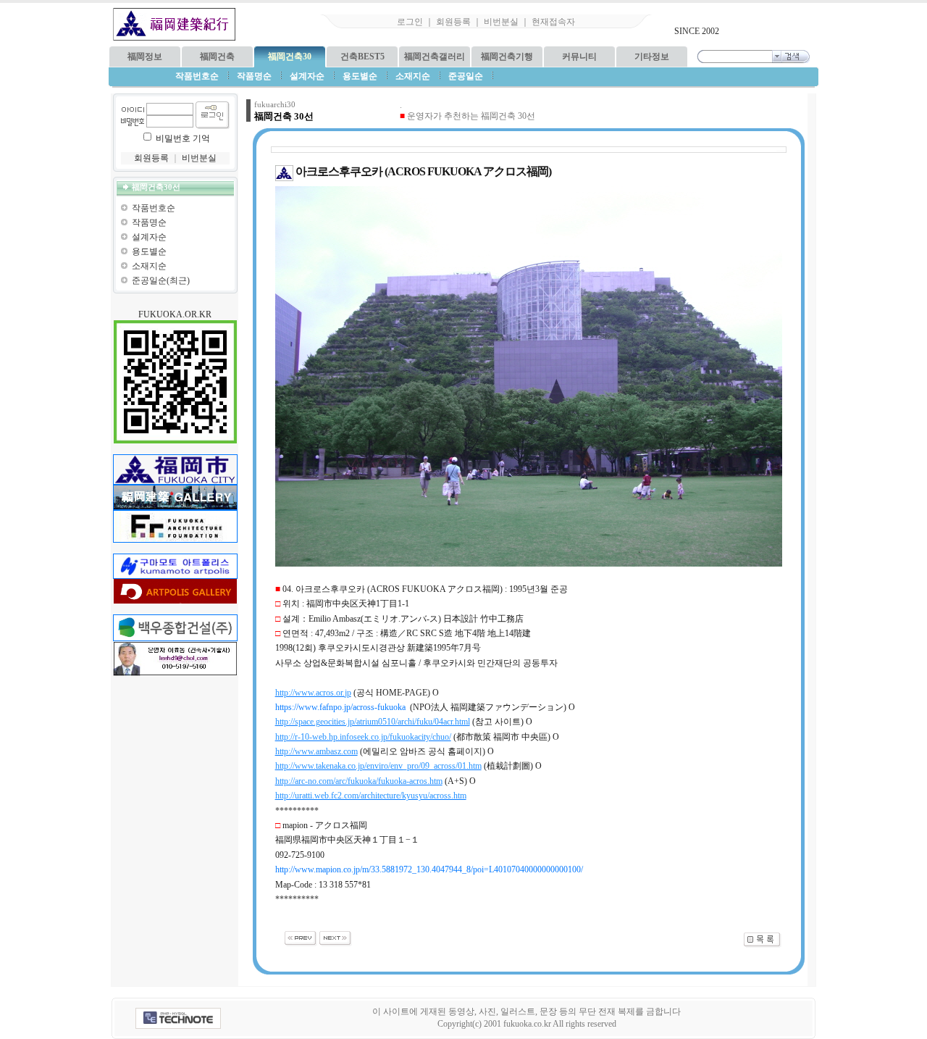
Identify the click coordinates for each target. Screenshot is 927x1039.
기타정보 (651, 56)
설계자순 (149, 237)
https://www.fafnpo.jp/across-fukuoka (340, 707)
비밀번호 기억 (183, 138)
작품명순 (149, 222)
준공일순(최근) (161, 280)
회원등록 (453, 22)
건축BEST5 (362, 56)
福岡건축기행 (507, 56)
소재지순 (149, 266)
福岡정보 (144, 56)
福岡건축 (217, 56)
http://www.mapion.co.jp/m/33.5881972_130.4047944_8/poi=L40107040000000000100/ (429, 869)
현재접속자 (553, 22)
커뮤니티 (579, 56)
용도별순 (149, 251)
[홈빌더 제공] (178, 1018)
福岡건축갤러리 (434, 56)
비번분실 (501, 22)
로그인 (410, 22)
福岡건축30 (289, 56)
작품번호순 (153, 208)
